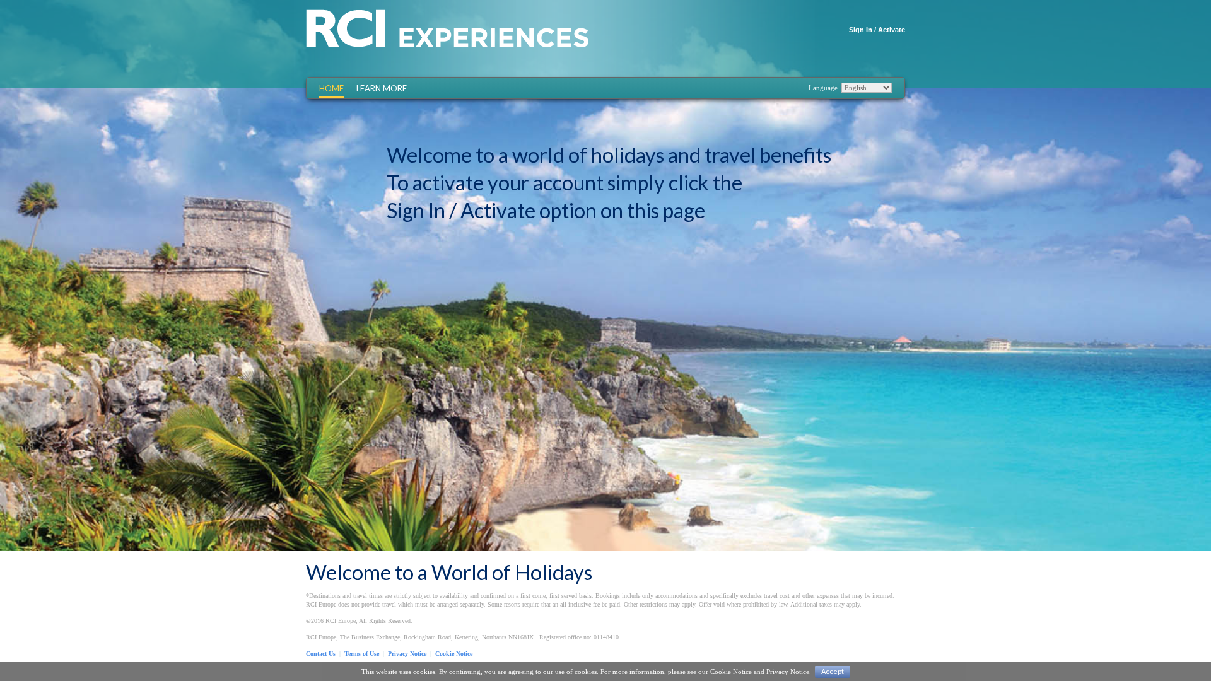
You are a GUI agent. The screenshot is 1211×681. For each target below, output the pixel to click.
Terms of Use (361, 653)
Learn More (381, 88)
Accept (832, 671)
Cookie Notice (453, 653)
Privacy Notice (407, 653)
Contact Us (321, 653)
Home (331, 88)
